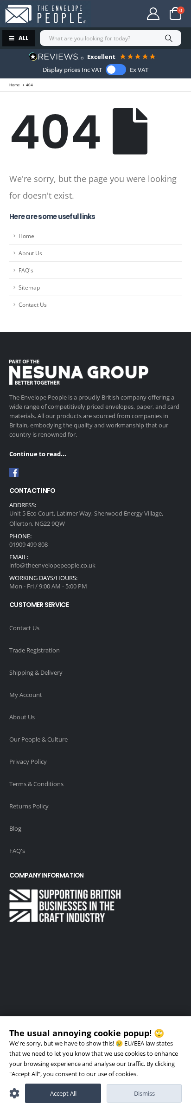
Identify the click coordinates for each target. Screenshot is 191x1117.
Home (26, 235)
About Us (30, 253)
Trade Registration (34, 650)
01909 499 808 (28, 544)
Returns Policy (29, 806)
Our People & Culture (38, 739)
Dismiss (144, 1093)
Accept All (63, 1093)
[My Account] (153, 13)
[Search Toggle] (117, 14)
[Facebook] (14, 472)
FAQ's (26, 270)
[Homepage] (45, 14)
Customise (14, 1093)
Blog (15, 828)
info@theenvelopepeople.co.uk (52, 565)
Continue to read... (37, 454)
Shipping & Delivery (36, 672)
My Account (25, 695)
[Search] (168, 38)
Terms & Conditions (36, 784)
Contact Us (33, 304)
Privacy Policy (28, 761)
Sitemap (29, 287)
